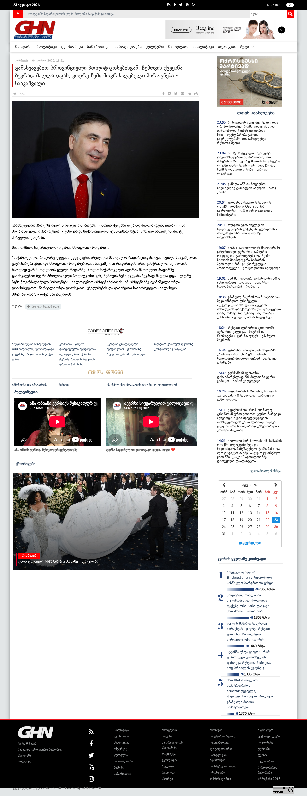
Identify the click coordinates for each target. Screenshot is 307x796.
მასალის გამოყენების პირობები (40, 749)
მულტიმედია (26, 391)
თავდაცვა (169, 754)
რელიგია (168, 766)
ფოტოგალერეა (221, 749)
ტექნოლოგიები (269, 736)
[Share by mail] (182, 94)
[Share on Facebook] (163, 94)
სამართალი (99, 47)
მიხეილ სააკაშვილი (44, 306)
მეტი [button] (245, 47)
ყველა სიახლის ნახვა (265, 471)
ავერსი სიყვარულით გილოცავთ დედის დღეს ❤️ (140, 450)
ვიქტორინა (265, 742)
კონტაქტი (24, 761)
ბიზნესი (119, 767)
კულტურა (155, 47)
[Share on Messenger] (169, 94)
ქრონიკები (25, 463)
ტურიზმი (264, 749)
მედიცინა (168, 772)
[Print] (196, 94)
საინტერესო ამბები (223, 766)
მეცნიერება (265, 730)
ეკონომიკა (72, 47)
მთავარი (24, 47)
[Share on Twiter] (176, 94)
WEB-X (86, 788)
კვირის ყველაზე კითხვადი (242, 558)
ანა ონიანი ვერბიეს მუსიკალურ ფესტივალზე (45, 450)
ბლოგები (227, 47)
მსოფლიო (178, 47)
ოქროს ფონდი (220, 779)
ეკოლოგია (169, 760)
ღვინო (262, 755)
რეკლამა (24, 755)
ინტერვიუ (120, 749)
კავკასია (167, 736)
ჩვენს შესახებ (27, 743)
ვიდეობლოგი (219, 742)
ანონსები (216, 730)
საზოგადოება (128, 47)
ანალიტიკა (203, 47)
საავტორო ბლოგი (223, 736)
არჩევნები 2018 (269, 779)
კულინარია (266, 761)
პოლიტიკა (46, 47)
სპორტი (167, 779)
